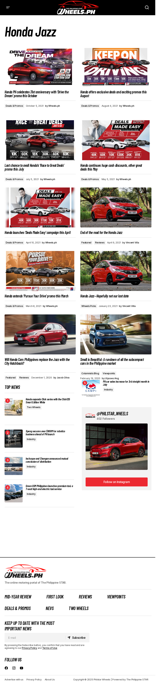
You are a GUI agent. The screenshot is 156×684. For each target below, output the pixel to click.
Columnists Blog (90, 373)
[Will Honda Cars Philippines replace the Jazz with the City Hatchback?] (40, 334)
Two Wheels (34, 407)
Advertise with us (14, 679)
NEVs (49, 608)
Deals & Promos (14, 105)
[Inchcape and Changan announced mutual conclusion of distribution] (14, 466)
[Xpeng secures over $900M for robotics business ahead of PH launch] (14, 439)
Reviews (99, 242)
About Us (50, 679)
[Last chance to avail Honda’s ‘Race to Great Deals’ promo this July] (40, 140)
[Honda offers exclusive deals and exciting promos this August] (115, 67)
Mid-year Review (18, 596)
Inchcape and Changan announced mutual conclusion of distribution (47, 460)
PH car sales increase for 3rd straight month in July (126, 383)
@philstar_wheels (112, 413)
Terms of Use (49, 648)
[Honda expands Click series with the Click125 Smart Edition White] (14, 407)
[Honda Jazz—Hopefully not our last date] (115, 271)
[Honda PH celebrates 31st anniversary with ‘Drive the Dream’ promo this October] (40, 67)
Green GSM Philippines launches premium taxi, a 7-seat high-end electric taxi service (49, 487)
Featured (86, 242)
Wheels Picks (88, 306)
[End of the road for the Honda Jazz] (115, 207)
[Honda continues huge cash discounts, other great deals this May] (115, 140)
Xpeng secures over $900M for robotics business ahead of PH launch (45, 433)
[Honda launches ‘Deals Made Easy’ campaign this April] (40, 207)
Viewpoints (109, 373)
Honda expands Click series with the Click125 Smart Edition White (48, 401)
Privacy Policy (29, 648)
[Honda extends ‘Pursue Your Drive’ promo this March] (40, 271)
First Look (55, 596)
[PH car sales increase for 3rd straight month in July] (91, 389)
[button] (8, 7)
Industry (31, 439)
